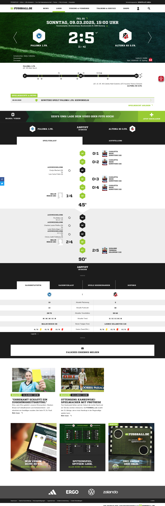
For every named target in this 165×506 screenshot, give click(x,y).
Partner (55, 2)
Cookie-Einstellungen (76, 500)
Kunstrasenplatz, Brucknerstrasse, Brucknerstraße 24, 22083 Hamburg (80, 26)
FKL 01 (81, 18)
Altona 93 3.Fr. (125, 45)
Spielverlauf (50, 140)
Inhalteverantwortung (63, 500)
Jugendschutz (51, 500)
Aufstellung (115, 140)
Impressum (14, 500)
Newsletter (72, 2)
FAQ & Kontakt (63, 2)
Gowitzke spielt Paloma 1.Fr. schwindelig (65, 100)
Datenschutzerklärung (25, 500)
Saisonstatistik (33, 285)
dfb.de (22, 2)
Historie (132, 285)
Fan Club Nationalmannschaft (43, 2)
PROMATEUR (14, 2)
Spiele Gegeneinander (99, 285)
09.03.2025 (16, 100)
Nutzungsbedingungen (39, 500)
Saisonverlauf (66, 285)
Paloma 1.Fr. (39, 45)
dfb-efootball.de (29, 2)
